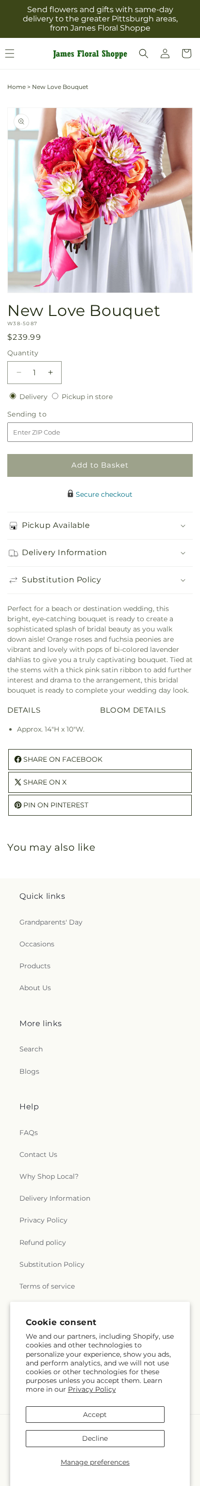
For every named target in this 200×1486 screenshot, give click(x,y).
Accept (95, 1414)
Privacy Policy (92, 1389)
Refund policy (42, 1242)
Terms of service (47, 1286)
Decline (95, 1438)
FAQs (28, 1132)
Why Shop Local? (49, 1176)
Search (31, 1049)
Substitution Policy (51, 1264)
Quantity (22, 353)
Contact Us (38, 1154)
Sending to (41, 414)
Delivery (34, 396)
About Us (35, 987)
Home (16, 86)
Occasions (36, 944)
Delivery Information (54, 1198)
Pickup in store (87, 396)
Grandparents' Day (51, 922)
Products (34, 966)
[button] (143, 53)
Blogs (29, 1071)
